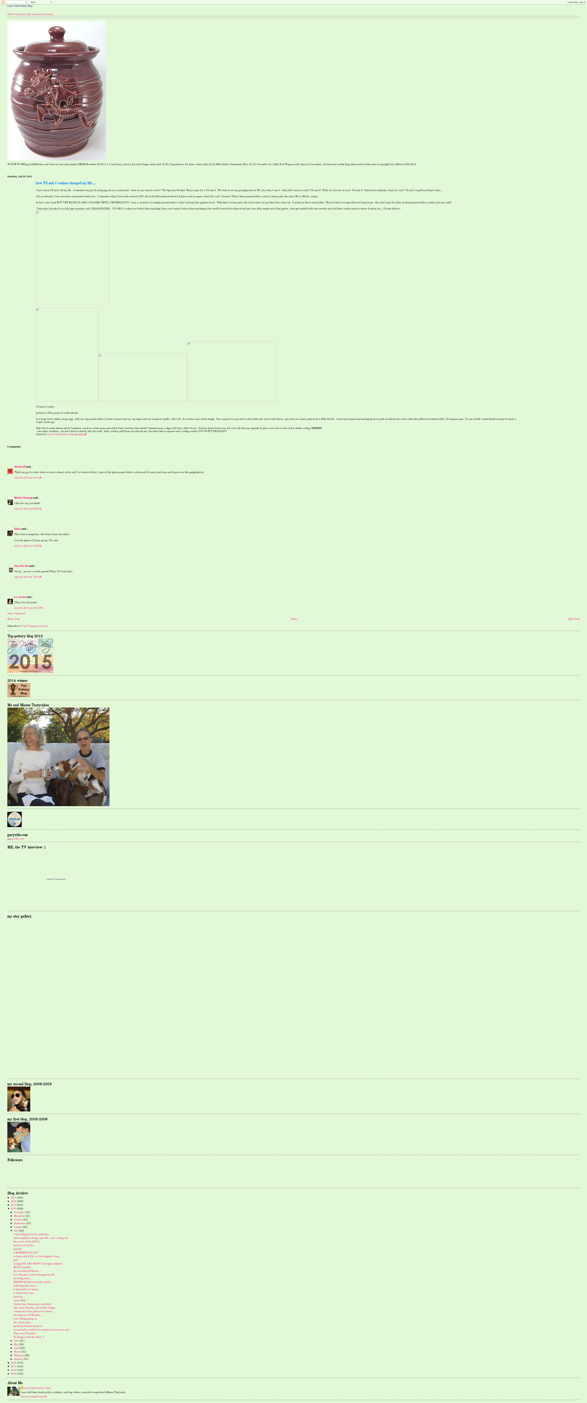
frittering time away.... (25, 1286)
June (17, 1341)
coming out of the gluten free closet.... (33, 1311)
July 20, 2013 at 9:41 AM (28, 478)
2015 (14, 1201)
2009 (14, 1374)
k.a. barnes (20, 597)
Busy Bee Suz (21, 566)
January (19, 1359)
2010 (14, 1370)
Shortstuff (20, 467)
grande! (17, 1249)
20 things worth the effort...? (29, 1337)
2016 (14, 1198)
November (19, 1216)
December (20, 1212)
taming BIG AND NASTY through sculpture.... (39, 1264)
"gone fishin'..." (21, 1300)
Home (294, 619)
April (17, 1348)
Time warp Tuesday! (24, 1333)
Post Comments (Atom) (35, 626)
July (16, 1231)
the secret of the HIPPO (26, 1242)
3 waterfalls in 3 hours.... (26, 1289)
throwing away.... (22, 1278)
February (19, 1355)
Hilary (17, 529)
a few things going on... (25, 1319)
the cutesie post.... (23, 1322)
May (16, 1344)
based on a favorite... (24, 1245)
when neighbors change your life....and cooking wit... (41, 1238)
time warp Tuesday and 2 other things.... (35, 1308)
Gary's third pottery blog (36, 1388)
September (20, 1223)
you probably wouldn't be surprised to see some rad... (41, 1330)
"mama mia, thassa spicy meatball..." (33, 1304)
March (17, 1352)
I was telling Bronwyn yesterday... (31, 1234)
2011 (14, 1366)
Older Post (574, 619)
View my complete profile (33, 1397)
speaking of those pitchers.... (28, 1326)
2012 (14, 1363)
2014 (14, 1205)
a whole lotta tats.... (24, 1293)
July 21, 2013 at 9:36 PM (27, 546)
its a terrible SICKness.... (27, 1271)
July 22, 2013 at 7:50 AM (28, 577)
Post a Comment (16, 613)
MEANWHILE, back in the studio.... (33, 1282)
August (18, 1227)
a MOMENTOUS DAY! (25, 1253)
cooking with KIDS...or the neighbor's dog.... (37, 1256)
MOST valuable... (22, 1267)
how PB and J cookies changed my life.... (35, 1275)
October (18, 1220)
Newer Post (13, 619)
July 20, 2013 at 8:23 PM (27, 509)
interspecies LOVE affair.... (28, 1315)
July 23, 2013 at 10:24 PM (28, 608)
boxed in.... (19, 1297)
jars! (15, 1260)
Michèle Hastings (23, 498)
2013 (14, 1209)
